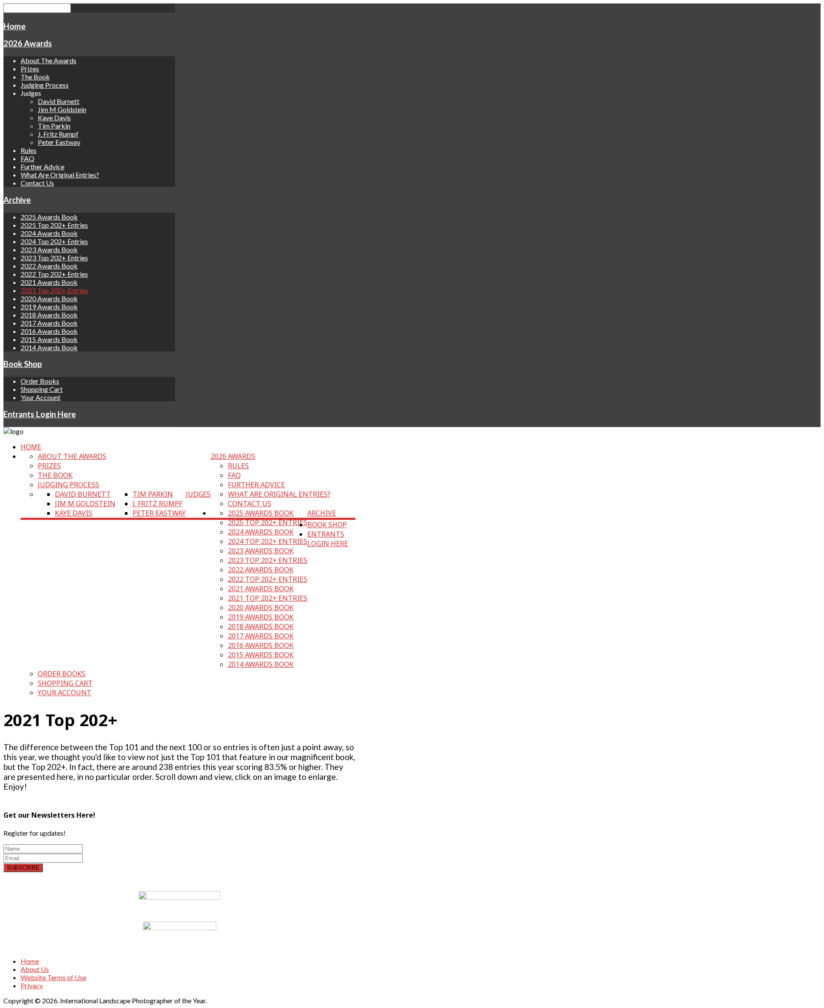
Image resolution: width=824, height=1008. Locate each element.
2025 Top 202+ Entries (54, 225)
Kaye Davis (54, 117)
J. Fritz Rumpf (58, 134)
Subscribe (23, 867)
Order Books (40, 381)
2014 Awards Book (49, 347)
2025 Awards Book (49, 217)
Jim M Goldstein (62, 109)
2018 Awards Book (49, 315)
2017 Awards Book (49, 323)
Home (14, 26)
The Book (35, 77)
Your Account (41, 397)
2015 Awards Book (49, 339)
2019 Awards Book (49, 306)
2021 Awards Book (49, 282)
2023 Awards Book (49, 249)
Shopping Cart (42, 389)
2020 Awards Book (49, 298)
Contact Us (37, 183)
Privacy (32, 985)
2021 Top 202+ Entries (54, 290)
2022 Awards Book (49, 266)
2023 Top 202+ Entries (54, 258)
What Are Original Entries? (60, 175)
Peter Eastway (59, 142)
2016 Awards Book (49, 331)
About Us (35, 969)
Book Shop (22, 364)
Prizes (30, 68)
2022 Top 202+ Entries (54, 274)
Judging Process (45, 85)
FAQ (27, 158)
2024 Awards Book (49, 233)
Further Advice (42, 166)
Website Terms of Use (53, 977)
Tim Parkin (54, 126)
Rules (28, 150)
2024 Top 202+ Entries (54, 241)
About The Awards (48, 60)
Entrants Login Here (39, 414)
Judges (198, 494)
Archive (17, 200)
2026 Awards (27, 43)
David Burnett (58, 101)
